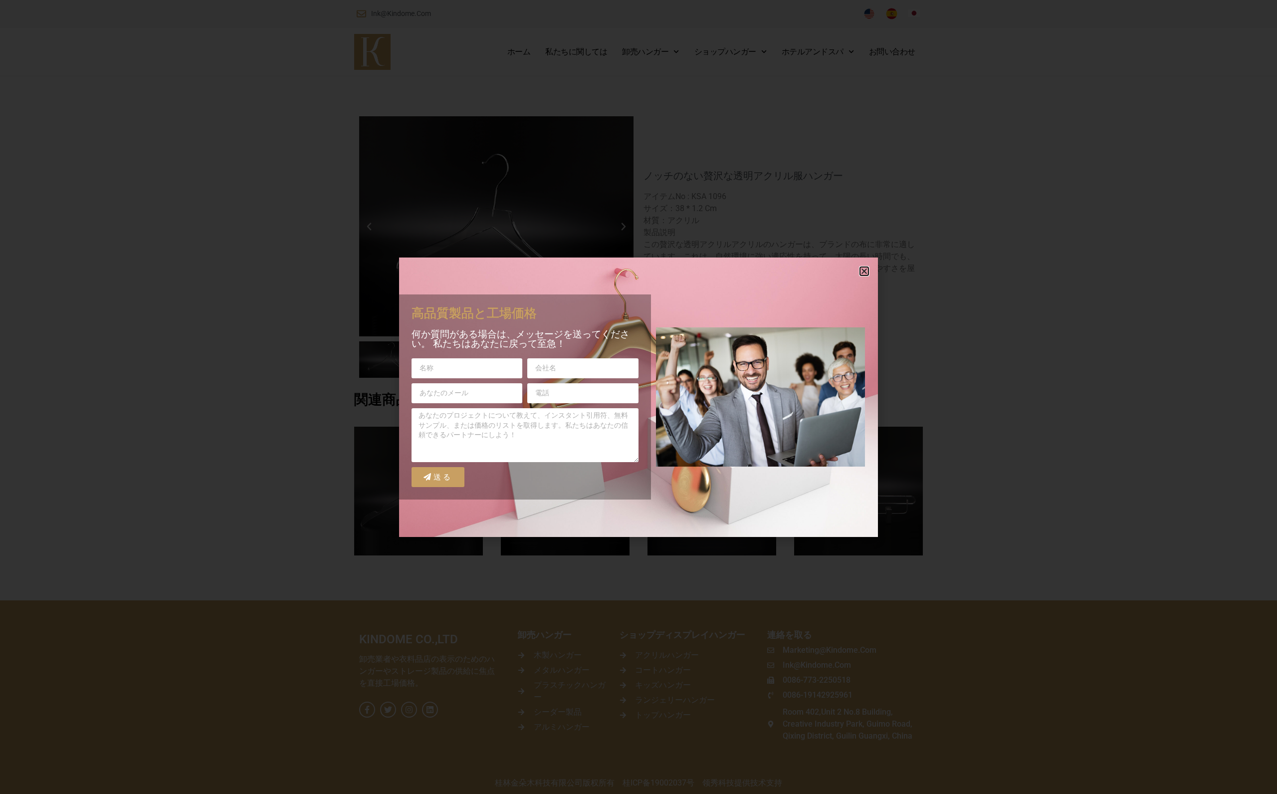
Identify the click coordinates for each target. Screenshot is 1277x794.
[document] (638, 397)
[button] (864, 271)
